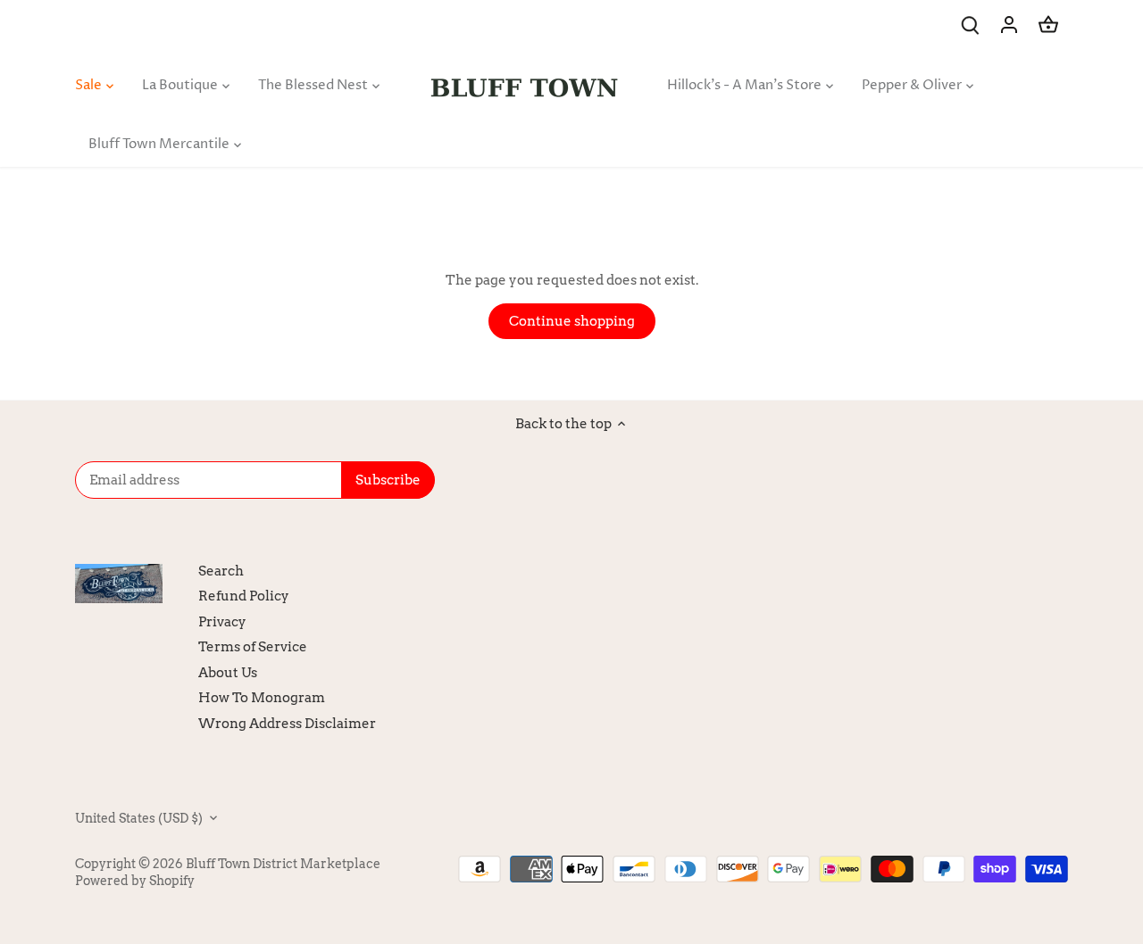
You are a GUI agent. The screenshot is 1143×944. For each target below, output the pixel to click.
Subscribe (1018, 827)
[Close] (1083, 678)
